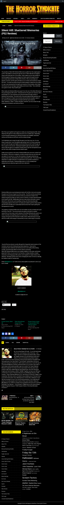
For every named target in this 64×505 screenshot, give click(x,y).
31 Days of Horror (47, 47)
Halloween (27, 458)
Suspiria (39, 483)
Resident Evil (36, 471)
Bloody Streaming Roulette (49, 57)
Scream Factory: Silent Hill (34, 423)
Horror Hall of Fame (48, 70)
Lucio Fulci (37, 466)
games (7, 342)
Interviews (45, 81)
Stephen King (33, 483)
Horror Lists (46, 76)
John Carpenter (27, 466)
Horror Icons (46, 73)
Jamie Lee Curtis (32, 461)
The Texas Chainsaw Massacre (30, 485)
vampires (29, 487)
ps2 (13, 342)
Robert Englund (26, 473)
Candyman (24, 443)
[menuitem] (1, 1)
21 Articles (39, 348)
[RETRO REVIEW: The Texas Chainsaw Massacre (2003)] (8, 415)
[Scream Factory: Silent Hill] (35, 416)
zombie (24, 489)
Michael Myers (27, 469)
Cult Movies (46, 60)
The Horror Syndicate (51, 26)
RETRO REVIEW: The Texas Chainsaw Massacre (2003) (7, 422)
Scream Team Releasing (29, 480)
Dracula (29, 447)
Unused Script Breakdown (49, 110)
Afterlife (45, 55)
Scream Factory (29, 477)
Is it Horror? (46, 84)
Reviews (15, 18)
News (22, 18)
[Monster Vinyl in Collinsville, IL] (21, 416)
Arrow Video (26, 440)
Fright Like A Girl (47, 63)
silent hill (25, 342)
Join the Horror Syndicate (47, 18)
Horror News (46, 78)
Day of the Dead (35, 445)
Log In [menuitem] (4, 1)
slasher (25, 483)
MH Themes (44, 503)
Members (34, 18)
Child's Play (30, 443)
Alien (31, 431)
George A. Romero (27, 455)
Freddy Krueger (27, 450)
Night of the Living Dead (28, 471)
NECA (34, 469)
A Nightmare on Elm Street (29, 434)
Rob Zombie (34, 473)
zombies (28, 489)
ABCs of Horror (47, 50)
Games (28, 37)
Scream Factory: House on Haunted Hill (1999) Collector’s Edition (33, 323)
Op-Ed (44, 94)
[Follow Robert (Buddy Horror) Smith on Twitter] (2, 390)
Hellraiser (36, 458)
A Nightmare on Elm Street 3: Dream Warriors (30, 438)
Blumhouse (36, 441)
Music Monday (46, 86)
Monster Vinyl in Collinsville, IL (20, 423)
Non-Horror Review (47, 91)
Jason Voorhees (28, 464)
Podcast (8, 18)
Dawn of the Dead (26, 445)
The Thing (24, 487)
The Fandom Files (47, 104)
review (18, 342)
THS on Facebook (8, 432)
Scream (24, 475)
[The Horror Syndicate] (32, 16)
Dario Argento (37, 443)
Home (2, 18)
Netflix (37, 469)
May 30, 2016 (6, 37)
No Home (45, 89)
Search (45, 33)
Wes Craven (34, 487)
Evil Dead (33, 447)
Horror (24, 461)
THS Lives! (45, 107)
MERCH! (59, 18)
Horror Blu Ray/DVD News (49, 68)
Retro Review (46, 99)
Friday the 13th (29, 452)
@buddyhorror (9, 261)
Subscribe (58, 41)
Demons (24, 447)
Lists (28, 18)
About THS (46, 52)
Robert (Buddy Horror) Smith (18, 37)
